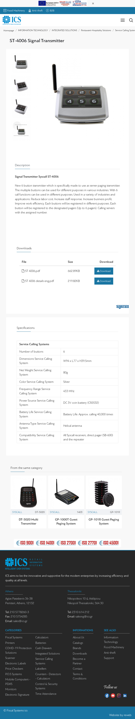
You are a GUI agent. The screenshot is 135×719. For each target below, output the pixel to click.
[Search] (131, 20)
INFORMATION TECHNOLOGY (33, 30)
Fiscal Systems (15, 710)
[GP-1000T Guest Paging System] (66, 493)
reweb (127, 715)
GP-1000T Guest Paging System (66, 521)
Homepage (9, 30)
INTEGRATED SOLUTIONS (64, 30)
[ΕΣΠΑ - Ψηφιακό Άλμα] (62, 3)
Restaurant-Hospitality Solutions (96, 30)
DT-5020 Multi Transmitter (28, 521)
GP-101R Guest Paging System (104, 521)
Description (22, 165)
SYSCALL (17, 512)
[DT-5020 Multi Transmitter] (28, 493)
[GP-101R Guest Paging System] (104, 493)
